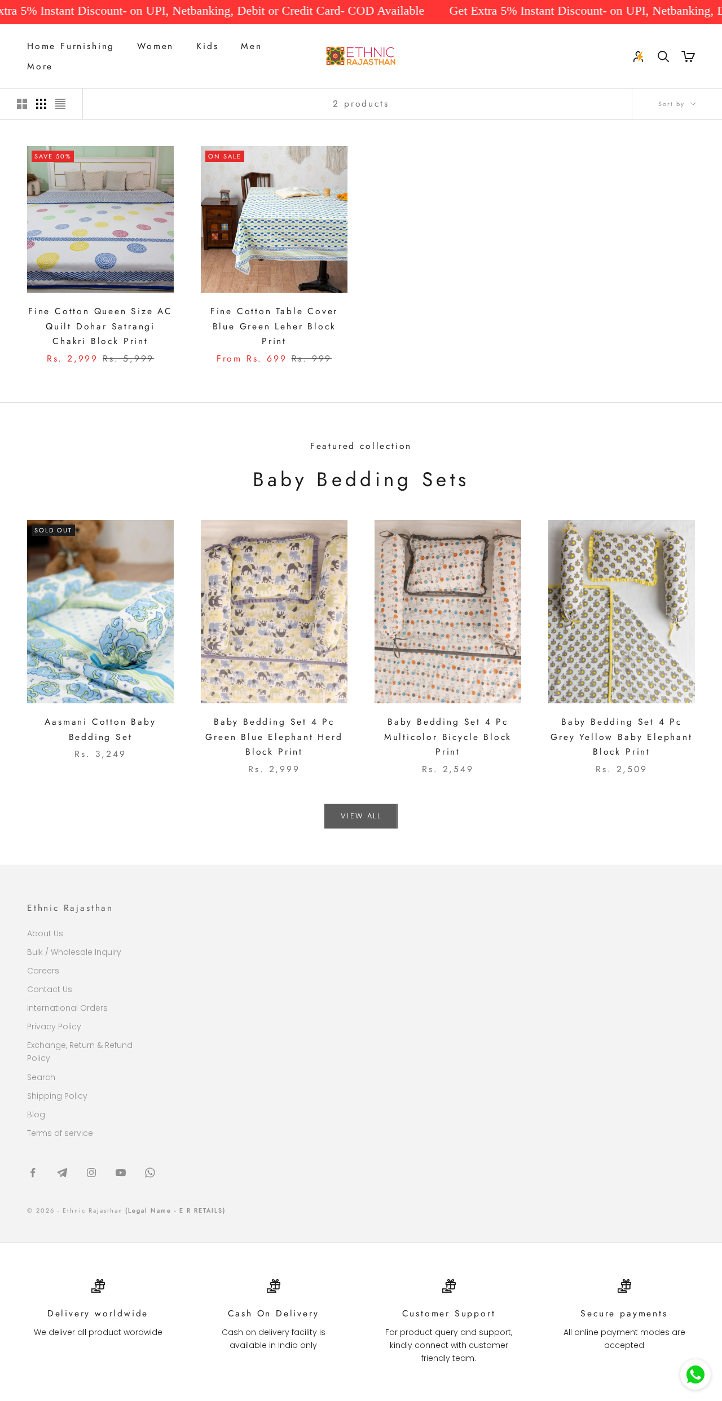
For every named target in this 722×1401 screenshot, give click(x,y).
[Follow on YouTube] (120, 1172)
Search (41, 1077)
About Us (45, 933)
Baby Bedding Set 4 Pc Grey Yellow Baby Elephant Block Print (621, 736)
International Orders (67, 1008)
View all (361, 815)
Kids (207, 45)
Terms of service (60, 1133)
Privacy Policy (54, 1026)
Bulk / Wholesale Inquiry (74, 952)
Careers (43, 970)
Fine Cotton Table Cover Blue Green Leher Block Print (274, 326)
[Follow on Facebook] (32, 1172)
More (40, 66)
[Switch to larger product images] (22, 104)
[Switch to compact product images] (60, 104)
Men (251, 45)
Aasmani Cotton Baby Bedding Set (100, 729)
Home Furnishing (71, 45)
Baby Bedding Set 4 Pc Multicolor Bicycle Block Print (448, 736)
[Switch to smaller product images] (41, 104)
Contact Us (49, 989)
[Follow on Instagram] (91, 1172)
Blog (36, 1114)
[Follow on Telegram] (62, 1172)
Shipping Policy (57, 1096)
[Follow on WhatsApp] (150, 1172)
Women (155, 45)
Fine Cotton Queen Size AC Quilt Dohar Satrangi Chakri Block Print (100, 326)
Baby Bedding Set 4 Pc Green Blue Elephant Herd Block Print (273, 736)
